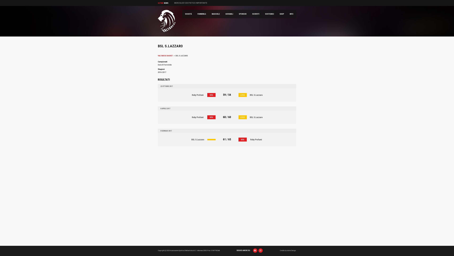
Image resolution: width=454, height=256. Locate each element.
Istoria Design (291, 250)
